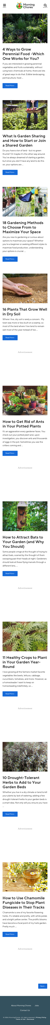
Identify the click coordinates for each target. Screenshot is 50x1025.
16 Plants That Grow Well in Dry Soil (25, 312)
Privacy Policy (41, 1017)
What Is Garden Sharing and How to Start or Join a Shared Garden (24, 141)
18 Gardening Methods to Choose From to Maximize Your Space (23, 227)
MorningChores (25, 5)
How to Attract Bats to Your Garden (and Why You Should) (23, 542)
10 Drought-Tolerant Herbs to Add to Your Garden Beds (22, 782)
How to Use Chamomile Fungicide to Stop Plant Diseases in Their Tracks (24, 903)
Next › (42, 986)
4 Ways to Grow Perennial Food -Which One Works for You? (23, 54)
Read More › (10, 85)
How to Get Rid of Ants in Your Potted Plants (23, 424)
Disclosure (30, 1019)
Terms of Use (20, 1019)
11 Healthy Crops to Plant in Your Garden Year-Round (25, 662)
